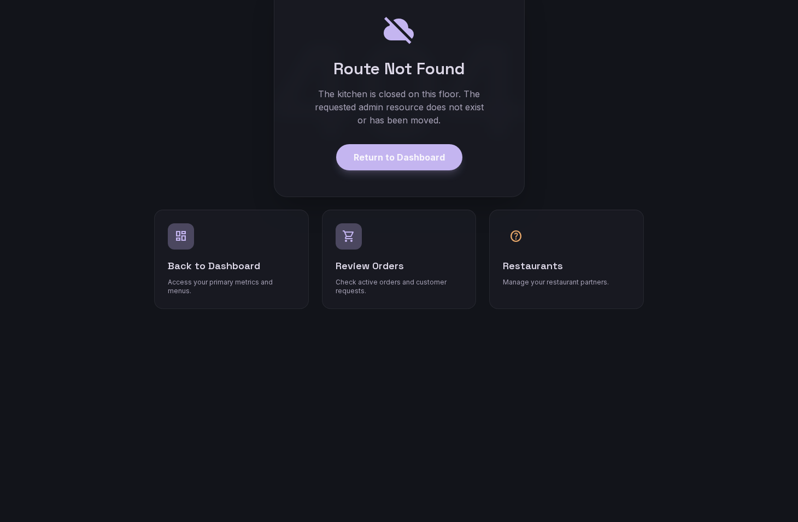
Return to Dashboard (399, 157)
